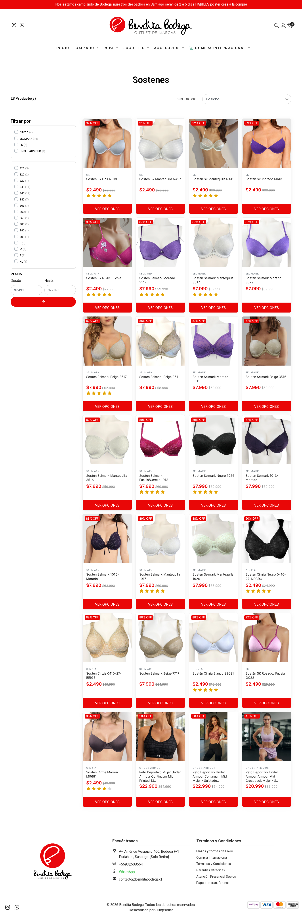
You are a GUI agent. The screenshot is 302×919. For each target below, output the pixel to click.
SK (21, 145)
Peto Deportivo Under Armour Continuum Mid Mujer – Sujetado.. (210, 776)
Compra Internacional (211, 858)
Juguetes (134, 48)
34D (22, 199)
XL (21, 261)
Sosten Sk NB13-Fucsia (103, 278)
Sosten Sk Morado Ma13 (264, 179)
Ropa (109, 48)
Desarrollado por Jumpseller (151, 910)
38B (22, 224)
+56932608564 (131, 864)
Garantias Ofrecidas (210, 870)
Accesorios (167, 48)
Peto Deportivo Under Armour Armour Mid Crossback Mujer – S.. (262, 776)
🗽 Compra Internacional (217, 48)
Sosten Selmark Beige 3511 (159, 377)
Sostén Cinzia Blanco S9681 (213, 673)
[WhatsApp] (22, 26)
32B (22, 168)
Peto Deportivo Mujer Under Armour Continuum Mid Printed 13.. (160, 776)
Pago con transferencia (213, 883)
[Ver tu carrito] (289, 26)
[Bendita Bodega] (151, 25)
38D (22, 236)
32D (22, 180)
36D (22, 218)
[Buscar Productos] (276, 26)
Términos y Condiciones (213, 864)
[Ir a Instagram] (14, 26)
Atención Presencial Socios (216, 877)
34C (22, 193)
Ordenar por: (186, 99)
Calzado (85, 48)
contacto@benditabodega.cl (140, 879)
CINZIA (24, 132)
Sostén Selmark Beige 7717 (159, 673)
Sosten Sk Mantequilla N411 (213, 179)
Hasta (49, 280)
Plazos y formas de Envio (214, 851)
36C (22, 212)
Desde (16, 280)
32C (22, 174)
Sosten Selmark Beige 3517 (106, 377)
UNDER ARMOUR (30, 151)
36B (22, 205)
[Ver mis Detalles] (283, 26)
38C (22, 230)
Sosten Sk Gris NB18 (101, 179)
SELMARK (26, 138)
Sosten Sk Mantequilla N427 (160, 179)
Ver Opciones (107, 209)
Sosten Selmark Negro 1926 (213, 475)
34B (22, 187)
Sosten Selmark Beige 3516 (266, 377)
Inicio (62, 48)
